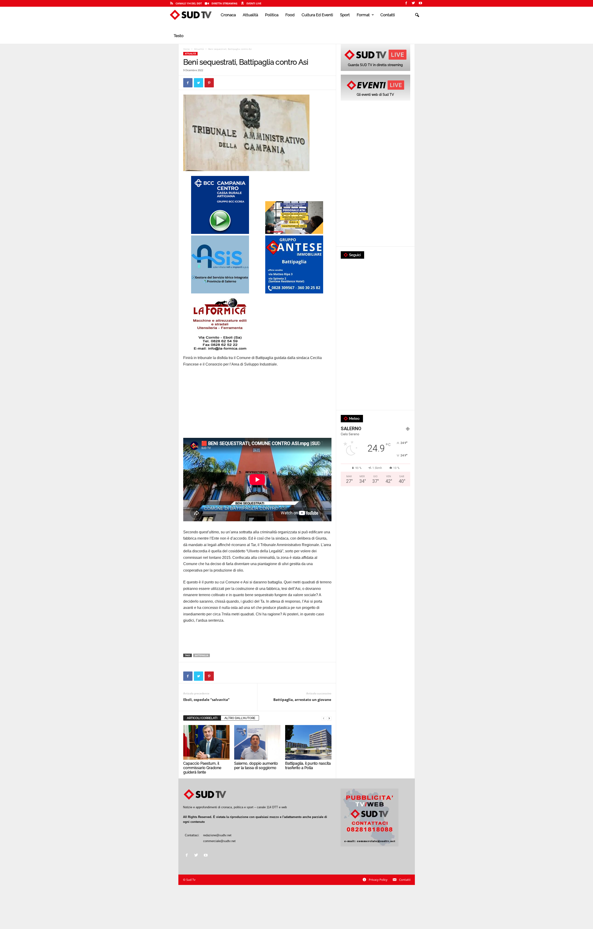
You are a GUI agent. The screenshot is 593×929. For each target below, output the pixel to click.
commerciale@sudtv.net (219, 841)
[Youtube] (420, 3)
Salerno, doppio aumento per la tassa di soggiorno (256, 765)
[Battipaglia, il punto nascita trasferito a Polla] (308, 742)
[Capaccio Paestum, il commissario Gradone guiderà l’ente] (206, 742)
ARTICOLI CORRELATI (202, 718)
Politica (271, 15)
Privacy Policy (378, 880)
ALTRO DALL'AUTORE (239, 718)
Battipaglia (201, 655)
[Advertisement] (257, 405)
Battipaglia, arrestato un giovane (302, 699)
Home (186, 49)
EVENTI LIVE (253, 3)
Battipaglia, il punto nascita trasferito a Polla (308, 765)
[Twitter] (413, 3)
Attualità (250, 15)
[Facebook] (406, 3)
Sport (345, 15)
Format (363, 15)
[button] (417, 15)
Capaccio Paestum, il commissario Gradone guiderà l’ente (202, 767)
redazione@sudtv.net (217, 835)
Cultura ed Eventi (317, 15)
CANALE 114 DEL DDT (189, 3)
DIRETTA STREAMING (224, 3)
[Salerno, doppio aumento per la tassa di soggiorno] (257, 742)
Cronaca (228, 15)
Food (290, 15)
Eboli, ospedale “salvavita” (206, 699)
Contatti (387, 15)
